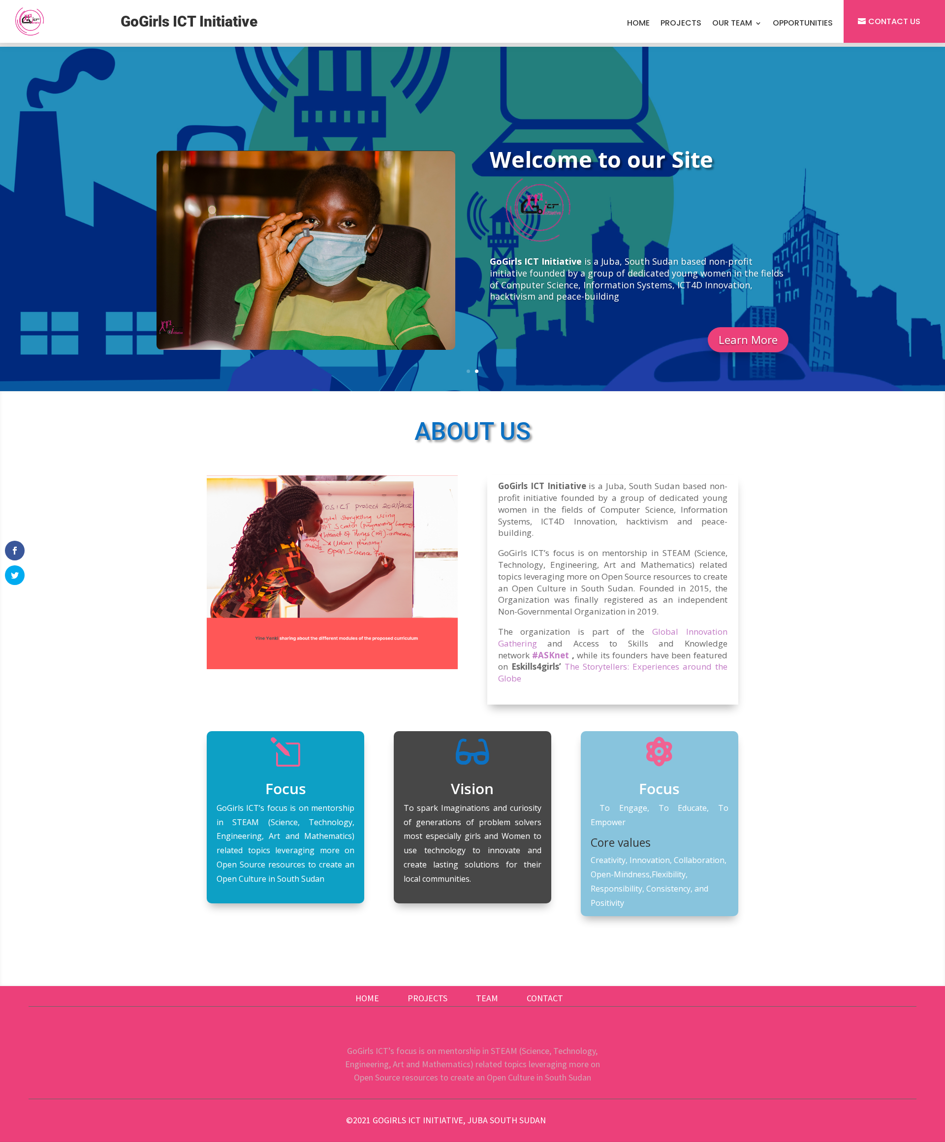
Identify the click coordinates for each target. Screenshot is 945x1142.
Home (638, 24)
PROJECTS (427, 998)
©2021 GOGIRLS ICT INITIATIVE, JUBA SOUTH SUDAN (446, 1120)
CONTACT (545, 998)
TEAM (487, 998)
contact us (894, 21)
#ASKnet (550, 655)
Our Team (732, 24)
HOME (367, 998)
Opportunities (803, 24)
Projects (681, 24)
